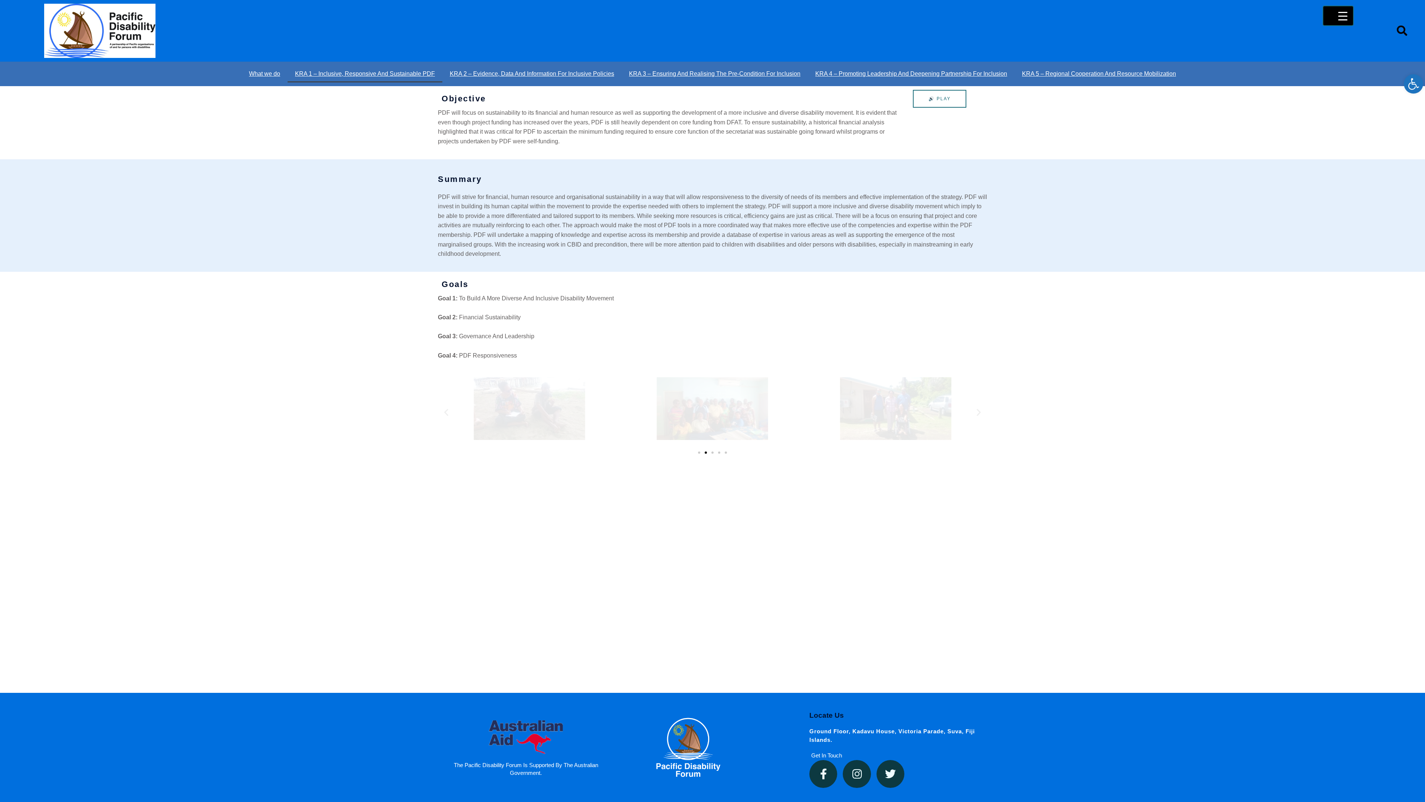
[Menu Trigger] (1338, 16)
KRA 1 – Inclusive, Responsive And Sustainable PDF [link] (365, 74)
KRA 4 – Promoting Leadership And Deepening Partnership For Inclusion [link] (911, 74)
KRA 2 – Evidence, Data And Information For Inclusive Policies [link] (532, 74)
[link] (1413, 84)
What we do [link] (264, 74)
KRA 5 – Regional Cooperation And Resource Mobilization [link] (1099, 74)
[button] (446, 412)
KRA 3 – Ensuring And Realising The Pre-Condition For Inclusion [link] (714, 74)
